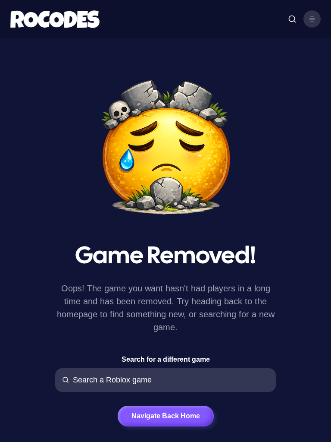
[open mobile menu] (292, 19)
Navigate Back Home (165, 416)
